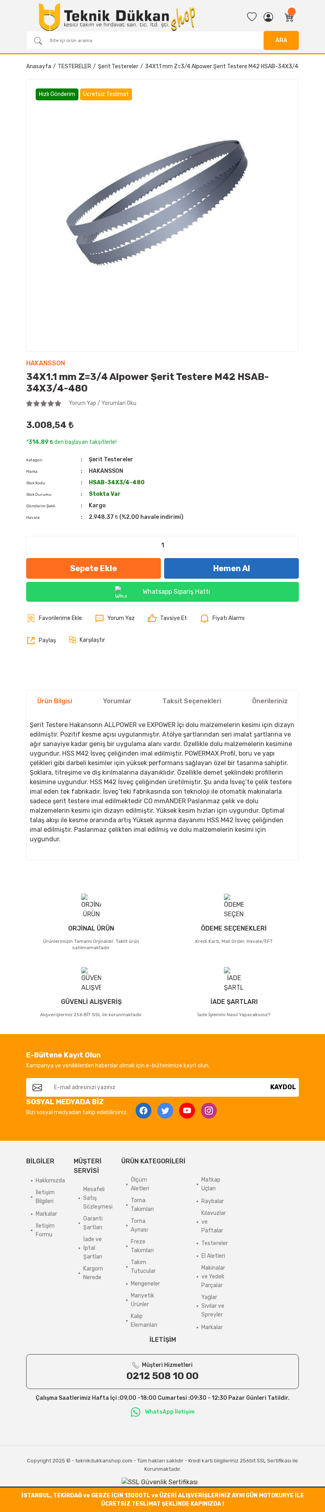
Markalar (46, 1214)
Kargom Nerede (93, 1273)
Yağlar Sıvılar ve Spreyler (212, 1306)
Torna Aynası (139, 1225)
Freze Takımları (142, 1246)
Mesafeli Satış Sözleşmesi (98, 1198)
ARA (281, 40)
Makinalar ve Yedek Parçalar (213, 1276)
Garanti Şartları (93, 1223)
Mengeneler (145, 1283)
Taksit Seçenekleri (191, 701)
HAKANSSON (45, 363)
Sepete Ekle (93, 568)
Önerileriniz (270, 701)
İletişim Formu (45, 1230)
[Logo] (117, 17)
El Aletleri (213, 1256)
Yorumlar (117, 701)
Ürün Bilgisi (54, 701)
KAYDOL (283, 1087)
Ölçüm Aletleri (140, 1184)
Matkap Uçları (210, 1184)
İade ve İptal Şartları (92, 1248)
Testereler (214, 1243)
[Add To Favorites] (54, 618)
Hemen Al (231, 568)
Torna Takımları (142, 1205)
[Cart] (289, 17)
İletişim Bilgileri (45, 1197)
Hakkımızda (50, 1180)
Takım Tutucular (143, 1266)
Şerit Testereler (111, 459)
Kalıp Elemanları (144, 1320)
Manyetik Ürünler (142, 1300)
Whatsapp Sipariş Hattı (176, 591)
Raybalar (212, 1201)
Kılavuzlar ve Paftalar (213, 1222)
